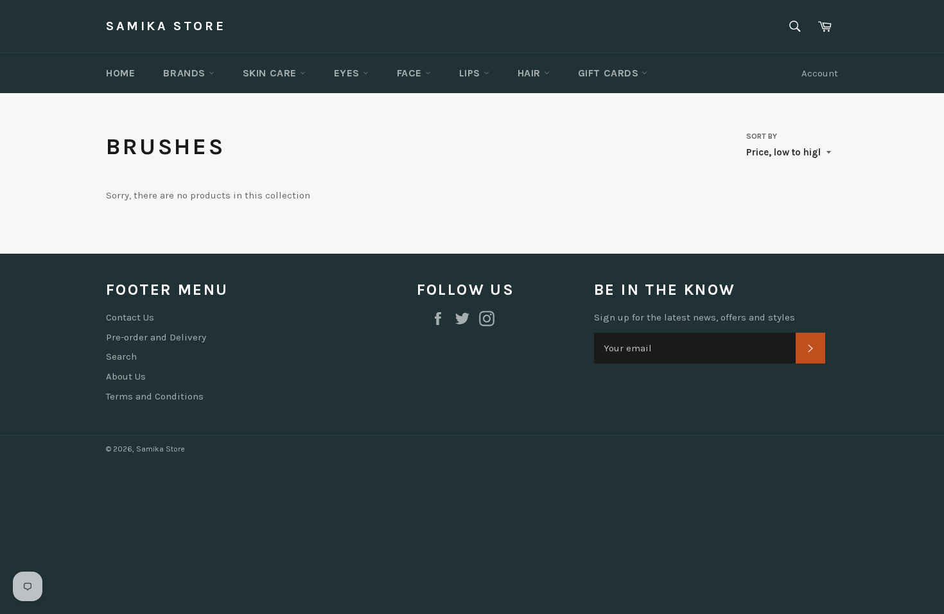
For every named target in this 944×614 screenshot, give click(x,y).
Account (819, 73)
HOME (120, 73)
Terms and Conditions (155, 396)
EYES (348, 73)
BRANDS (185, 73)
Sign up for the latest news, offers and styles (694, 317)
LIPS (471, 73)
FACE (411, 73)
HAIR (531, 73)
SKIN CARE (271, 73)
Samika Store (165, 26)
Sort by (761, 136)
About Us (126, 376)
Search (121, 356)
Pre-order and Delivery (156, 337)
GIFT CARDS (610, 73)
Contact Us (130, 317)
